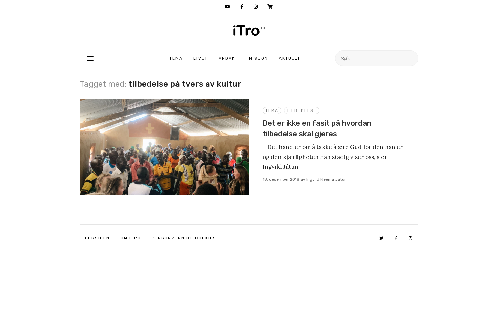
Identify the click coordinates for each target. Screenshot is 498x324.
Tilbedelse (302, 110)
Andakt (228, 58)
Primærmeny (90, 58)
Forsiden (97, 238)
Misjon (258, 58)
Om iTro (131, 238)
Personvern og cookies (184, 238)
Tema (176, 58)
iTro (249, 30)
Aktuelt (289, 58)
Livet (200, 58)
